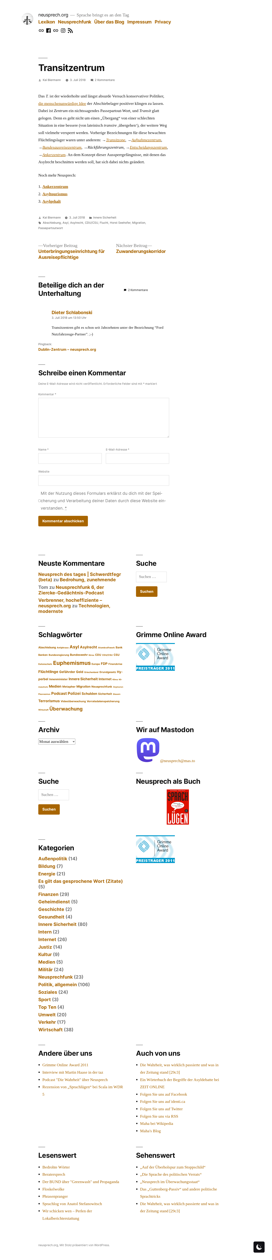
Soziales (47, 992)
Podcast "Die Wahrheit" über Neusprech (75, 1079)
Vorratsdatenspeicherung (103, 701)
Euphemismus (72, 663)
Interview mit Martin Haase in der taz (72, 1072)
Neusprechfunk (74, 22)
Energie (46, 874)
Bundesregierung (59, 654)
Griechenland (91, 672)
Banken (43, 654)
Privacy (163, 22)
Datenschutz (45, 664)
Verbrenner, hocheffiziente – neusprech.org (70, 602)
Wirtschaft (43, 710)
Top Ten (47, 1007)
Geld (79, 672)
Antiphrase (63, 647)
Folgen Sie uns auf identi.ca (162, 1101)
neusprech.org (53, 15)
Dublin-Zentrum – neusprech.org (67, 349)
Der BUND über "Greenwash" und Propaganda (80, 1181)
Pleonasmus (44, 694)
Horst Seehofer (120, 222)
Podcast (59, 693)
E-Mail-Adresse (117, 449)
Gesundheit (51, 917)
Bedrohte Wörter (56, 1167)
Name (43, 449)
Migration (138, 222)
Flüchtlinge (48, 671)
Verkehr (47, 1022)
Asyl (65, 222)
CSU (117, 655)
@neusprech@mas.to (177, 760)
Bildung (46, 866)
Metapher (68, 686)
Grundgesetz (107, 672)
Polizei (74, 693)
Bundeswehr (79, 655)
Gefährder (67, 672)
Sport (44, 999)
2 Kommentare (105, 80)
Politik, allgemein (57, 984)
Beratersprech (53, 1174)
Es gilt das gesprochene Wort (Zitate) (80, 881)
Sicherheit (105, 694)
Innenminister (58, 679)
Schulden (89, 693)
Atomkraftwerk (106, 647)
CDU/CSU (91, 222)
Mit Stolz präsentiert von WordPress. (85, 1245)
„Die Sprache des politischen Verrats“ (171, 1174)
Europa (96, 663)
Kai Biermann (52, 80)
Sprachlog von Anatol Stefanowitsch (72, 1203)
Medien (55, 686)
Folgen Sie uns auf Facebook (163, 1094)
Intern (45, 932)
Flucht (104, 222)
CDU (98, 655)
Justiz (45, 947)
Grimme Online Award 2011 (65, 1065)
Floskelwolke (53, 1189)
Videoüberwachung (73, 701)
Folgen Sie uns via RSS (159, 1116)
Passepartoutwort (50, 228)
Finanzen (48, 894)
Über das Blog (109, 22)
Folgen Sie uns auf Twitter (161, 1109)
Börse (91, 655)
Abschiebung (52, 222)
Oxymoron (118, 687)
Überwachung (66, 709)
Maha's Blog (150, 1131)
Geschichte (51, 909)
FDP (104, 664)
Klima (115, 679)
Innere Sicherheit (104, 217)
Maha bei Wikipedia (156, 1123)
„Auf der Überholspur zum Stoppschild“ (173, 1167)
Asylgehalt (51, 201)
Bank (119, 647)
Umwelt (47, 1014)
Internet (105, 679)
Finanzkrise (115, 663)
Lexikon (46, 22)
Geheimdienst (54, 901)
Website (43, 471)
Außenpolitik (52, 858)
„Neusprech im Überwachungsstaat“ (170, 1181)
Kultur (45, 954)
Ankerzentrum (55, 186)
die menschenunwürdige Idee (62, 103)
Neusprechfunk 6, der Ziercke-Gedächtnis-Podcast (71, 590)
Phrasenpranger (55, 1196)
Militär (45, 969)
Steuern (116, 694)
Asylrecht (76, 222)
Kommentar (47, 394)
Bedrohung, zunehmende (88, 579)
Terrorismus (49, 701)
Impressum (139, 22)
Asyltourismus (55, 194)
